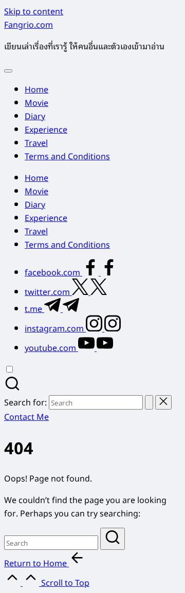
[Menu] (8, 70)
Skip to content (33, 10)
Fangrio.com (28, 24)
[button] (149, 402)
